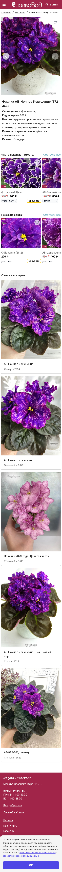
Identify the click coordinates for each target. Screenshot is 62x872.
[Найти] (47, 4)
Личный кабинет (13, 812)
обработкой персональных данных (21, 856)
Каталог (8, 820)
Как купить (10, 825)
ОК (31, 865)
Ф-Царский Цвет (11, 192)
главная (6, 12)
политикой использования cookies (38, 852)
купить (35, 200)
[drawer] (4, 4)
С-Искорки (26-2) (12, 252)
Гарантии (8, 831)
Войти (54, 4)
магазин (20, 12)
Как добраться (12, 805)
